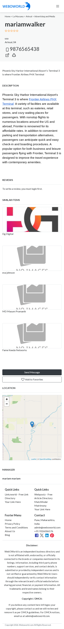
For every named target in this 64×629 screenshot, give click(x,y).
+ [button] (7, 399)
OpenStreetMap (45, 459)
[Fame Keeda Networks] (32, 335)
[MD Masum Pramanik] (32, 297)
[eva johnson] (32, 258)
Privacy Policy (12, 523)
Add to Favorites (34, 379)
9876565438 (24, 49)
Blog (7, 534)
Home (7, 16)
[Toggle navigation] (58, 6)
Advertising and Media (44, 16)
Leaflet (33, 459)
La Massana (18, 16)
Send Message (32, 372)
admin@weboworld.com (47, 527)
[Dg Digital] (32, 219)
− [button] (7, 404)
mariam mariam (11, 478)
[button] (13, 54)
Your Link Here (13, 501)
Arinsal (29, 16)
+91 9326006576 (43, 531)
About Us (10, 531)
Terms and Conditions (16, 527)
